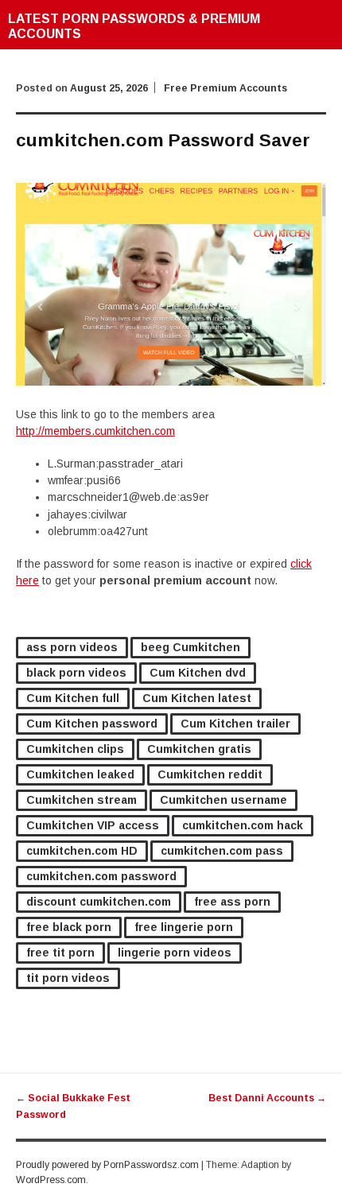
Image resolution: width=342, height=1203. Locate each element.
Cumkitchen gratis (199, 749)
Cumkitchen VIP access (92, 825)
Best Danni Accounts (267, 1098)
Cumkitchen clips (75, 749)
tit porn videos (68, 978)
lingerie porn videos (174, 952)
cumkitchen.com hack (242, 825)
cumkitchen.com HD (82, 850)
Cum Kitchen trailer (235, 723)
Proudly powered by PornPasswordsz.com (107, 1164)
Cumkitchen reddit (209, 774)
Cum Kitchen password (91, 723)
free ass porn (232, 901)
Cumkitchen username (223, 800)
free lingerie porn (183, 927)
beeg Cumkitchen (190, 647)
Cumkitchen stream (81, 800)
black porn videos (76, 672)
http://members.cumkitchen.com (95, 431)
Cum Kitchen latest (196, 698)
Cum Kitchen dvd (198, 672)
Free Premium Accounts (225, 88)
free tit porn (60, 952)
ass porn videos (72, 647)
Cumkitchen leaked (80, 774)
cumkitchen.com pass (222, 850)
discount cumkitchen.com (98, 901)
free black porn (68, 927)
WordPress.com (51, 1180)
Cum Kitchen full (72, 698)
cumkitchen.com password (101, 876)
